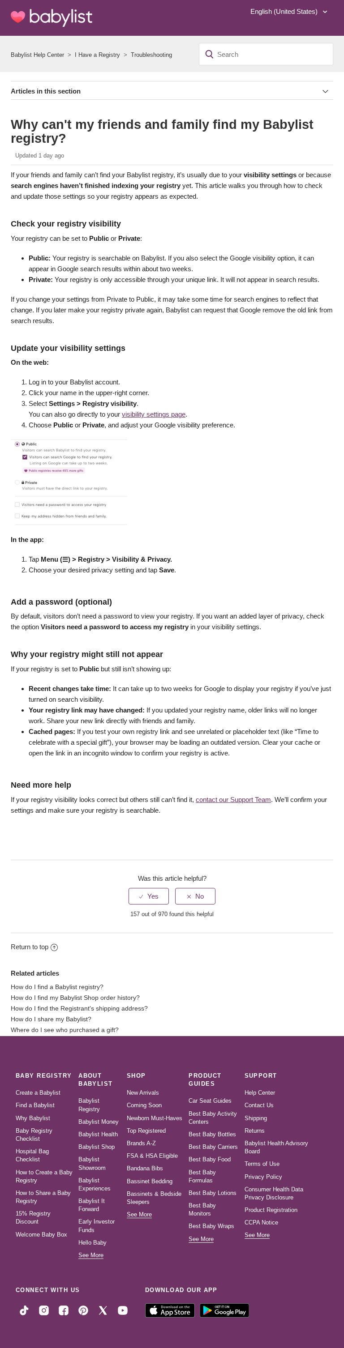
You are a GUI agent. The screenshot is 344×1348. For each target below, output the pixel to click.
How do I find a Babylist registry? (57, 987)
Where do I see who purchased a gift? (65, 1030)
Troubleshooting (151, 54)
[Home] (51, 18)
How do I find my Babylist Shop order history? (75, 997)
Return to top (29, 947)
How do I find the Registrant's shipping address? (79, 1008)
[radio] (149, 896)
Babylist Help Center (37, 54)
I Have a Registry (97, 54)
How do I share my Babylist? (51, 1019)
